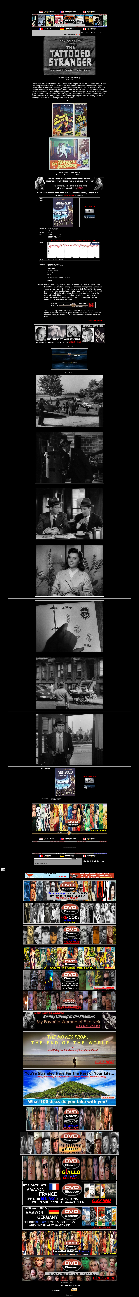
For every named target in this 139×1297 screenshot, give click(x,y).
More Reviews (68, 174)
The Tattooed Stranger (79, 287)
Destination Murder (61, 287)
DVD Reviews (79, 174)
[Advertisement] (69, 5)
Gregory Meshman (95, 320)
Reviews (58, 174)
